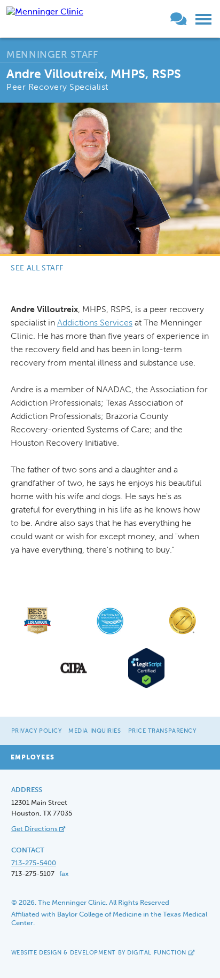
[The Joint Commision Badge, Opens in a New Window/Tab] (182, 633)
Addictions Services (94, 322)
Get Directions (35, 829)
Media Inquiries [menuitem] (94, 730)
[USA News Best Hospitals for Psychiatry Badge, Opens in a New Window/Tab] (37, 633)
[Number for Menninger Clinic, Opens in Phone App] (166, 21)
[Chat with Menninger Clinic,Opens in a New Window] (180, 21)
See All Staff (37, 268)
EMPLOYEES (32, 757)
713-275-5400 (33, 863)
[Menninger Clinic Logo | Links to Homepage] (44, 11)
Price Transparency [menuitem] (162, 730)
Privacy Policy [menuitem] (36, 730)
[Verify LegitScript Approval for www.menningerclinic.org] (146, 686)
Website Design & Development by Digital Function (99, 952)
